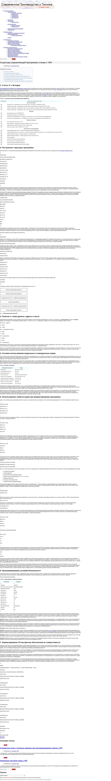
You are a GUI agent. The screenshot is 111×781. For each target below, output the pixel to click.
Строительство (7, 39)
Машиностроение (8, 32)
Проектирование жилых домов (15, 42)
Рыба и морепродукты (13, 54)
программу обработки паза (65, 150)
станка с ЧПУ (46, 94)
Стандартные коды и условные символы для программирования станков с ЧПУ (31, 748)
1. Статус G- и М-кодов (9, 71)
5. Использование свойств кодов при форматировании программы (18, 77)
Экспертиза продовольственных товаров (17, 56)
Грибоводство (11, 29)
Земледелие (11, 21)
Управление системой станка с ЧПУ (13, 761)
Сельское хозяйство (8, 10)
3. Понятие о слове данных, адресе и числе (13, 74)
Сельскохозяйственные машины (15, 28)
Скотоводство (15, 17)
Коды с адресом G (4, 89)
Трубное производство (17, 35)
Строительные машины (13, 40)
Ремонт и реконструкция (13, 43)
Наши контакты (7, 777)
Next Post (2, 737)
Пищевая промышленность (10, 47)
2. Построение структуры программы (12, 73)
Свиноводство (15, 16)
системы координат (52, 631)
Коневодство (15, 14)
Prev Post (2, 736)
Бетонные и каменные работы (19, 45)
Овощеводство (15, 26)
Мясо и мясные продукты (14, 49)
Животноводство (12, 12)
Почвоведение (15, 22)
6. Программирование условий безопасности (13, 79)
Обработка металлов (13, 34)
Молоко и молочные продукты (15, 52)
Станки (5, 745)
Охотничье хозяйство (17, 13)
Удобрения (10, 19)
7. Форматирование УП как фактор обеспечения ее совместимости (18, 80)
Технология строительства (14, 44)
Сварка (9, 37)
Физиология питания (13, 55)
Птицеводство (15, 15)
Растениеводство (12, 24)
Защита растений (16, 25)
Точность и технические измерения (16, 33)
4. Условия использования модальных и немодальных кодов (16, 76)
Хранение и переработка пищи (15, 48)
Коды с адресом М (58, 89)
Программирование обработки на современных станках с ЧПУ (15, 88)
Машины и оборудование (14, 51)
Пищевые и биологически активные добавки (18, 53)
